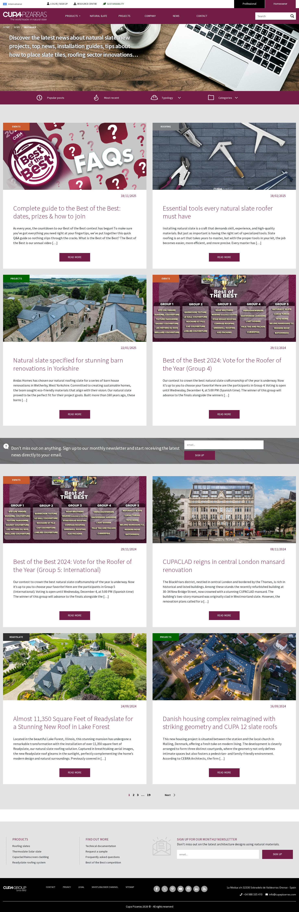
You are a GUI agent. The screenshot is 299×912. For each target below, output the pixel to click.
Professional (249, 3)
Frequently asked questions (103, 857)
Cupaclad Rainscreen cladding (30, 857)
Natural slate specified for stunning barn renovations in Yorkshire (68, 364)
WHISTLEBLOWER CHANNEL (105, 887)
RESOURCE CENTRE (87, 3)
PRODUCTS (71, 16)
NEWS (176, 16)
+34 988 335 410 (252, 894)
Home (6, 27)
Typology (167, 98)
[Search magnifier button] (292, 16)
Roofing (166, 126)
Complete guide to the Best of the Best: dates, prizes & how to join (67, 212)
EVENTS (16, 126)
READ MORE (75, 257)
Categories (225, 98)
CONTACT (201, 16)
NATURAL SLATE (98, 16)
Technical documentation (101, 846)
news (17, 27)
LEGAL (81, 887)
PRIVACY (67, 887)
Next (168, 795)
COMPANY (150, 16)
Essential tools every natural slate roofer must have (218, 212)
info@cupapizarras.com (282, 894)
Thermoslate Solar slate (26, 851)
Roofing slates (21, 846)
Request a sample (97, 851)
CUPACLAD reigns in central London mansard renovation (224, 565)
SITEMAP (130, 887)
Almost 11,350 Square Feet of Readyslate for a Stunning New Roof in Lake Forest (73, 722)
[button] (108, 98)
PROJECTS (124, 16)
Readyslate (16, 636)
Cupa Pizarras (134, 906)
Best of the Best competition (103, 862)
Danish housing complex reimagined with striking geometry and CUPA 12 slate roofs (220, 722)
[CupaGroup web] (14, 888)
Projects (16, 278)
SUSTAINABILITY (115, 3)
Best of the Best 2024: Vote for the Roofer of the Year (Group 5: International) (72, 565)
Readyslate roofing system (29, 862)
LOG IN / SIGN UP (59, 3)
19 (148, 795)
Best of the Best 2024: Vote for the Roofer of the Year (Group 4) (222, 364)
